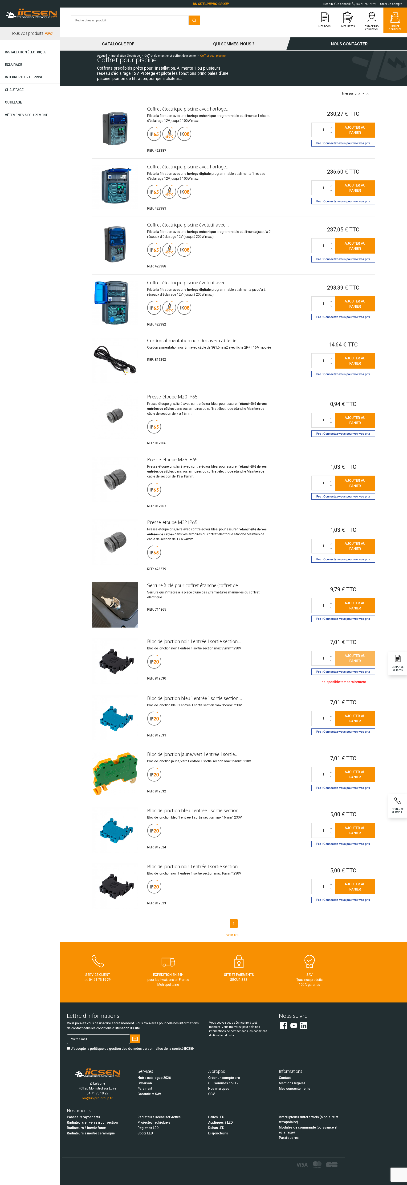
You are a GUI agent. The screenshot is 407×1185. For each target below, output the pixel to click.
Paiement (145, 1088)
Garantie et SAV (149, 1094)
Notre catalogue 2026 (154, 1078)
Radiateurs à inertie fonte (86, 1128)
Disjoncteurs (218, 1133)
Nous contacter (349, 43)
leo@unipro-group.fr (97, 1098)
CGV (211, 1094)
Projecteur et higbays (154, 1122)
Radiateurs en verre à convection (92, 1122)
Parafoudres (289, 1138)
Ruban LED (216, 1128)
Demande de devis (397, 668)
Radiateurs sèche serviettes (159, 1117)
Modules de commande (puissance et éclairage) (308, 1129)
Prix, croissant (367, 93)
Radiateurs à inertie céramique (91, 1133)
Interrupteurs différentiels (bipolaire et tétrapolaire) (308, 1119)
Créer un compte (391, 4)
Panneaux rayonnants (83, 1117)
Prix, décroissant (363, 93)
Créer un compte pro (224, 1078)
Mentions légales (292, 1083)
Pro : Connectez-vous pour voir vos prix (343, 143)
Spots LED (145, 1133)
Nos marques (218, 1088)
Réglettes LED (148, 1128)
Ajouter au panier (355, 130)
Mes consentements (294, 1088)
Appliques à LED (220, 1122)
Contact (285, 1078)
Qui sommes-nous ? (233, 43)
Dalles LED (216, 1117)
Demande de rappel (397, 811)
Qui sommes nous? (223, 1083)
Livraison (145, 1083)
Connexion (372, 29)
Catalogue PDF (118, 43)
